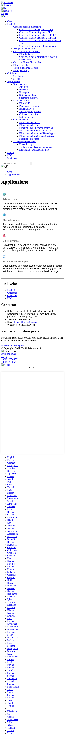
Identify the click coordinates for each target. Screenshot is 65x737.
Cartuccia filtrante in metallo (26, 51)
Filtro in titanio (26, 54)
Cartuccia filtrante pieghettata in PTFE (37, 35)
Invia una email (8, 353)
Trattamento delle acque (24, 141)
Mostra (16, 78)
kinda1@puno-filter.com (25, 322)
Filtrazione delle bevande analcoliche (37, 128)
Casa (9, 21)
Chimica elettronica (28, 114)
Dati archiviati (26, 117)
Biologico (24, 92)
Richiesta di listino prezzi (13, 345)
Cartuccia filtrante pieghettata (27, 26)
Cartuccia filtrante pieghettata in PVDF (38, 37)
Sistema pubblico (27, 95)
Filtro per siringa (21, 70)
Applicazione (13, 81)
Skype (4, 356)
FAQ (9, 155)
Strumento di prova (28, 98)
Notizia (10, 152)
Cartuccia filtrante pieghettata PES (35, 32)
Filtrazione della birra (29, 122)
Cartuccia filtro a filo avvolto (27, 62)
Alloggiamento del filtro (24, 48)
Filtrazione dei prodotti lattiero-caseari (37, 130)
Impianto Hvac (26, 108)
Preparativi (24, 89)
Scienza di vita (20, 84)
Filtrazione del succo (29, 138)
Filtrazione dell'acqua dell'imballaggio (37, 133)
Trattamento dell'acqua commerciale (36, 147)
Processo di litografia (29, 106)
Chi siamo (12, 73)
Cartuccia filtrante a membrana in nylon (38, 46)
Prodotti (11, 24)
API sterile (24, 87)
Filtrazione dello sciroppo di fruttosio (36, 136)
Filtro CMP (24, 103)
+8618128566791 (9, 359)
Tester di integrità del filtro (25, 67)
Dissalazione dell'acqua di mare (34, 149)
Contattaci (12, 158)
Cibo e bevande (20, 119)
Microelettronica (21, 100)
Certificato (18, 76)
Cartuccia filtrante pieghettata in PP (36, 29)
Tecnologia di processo (30, 111)
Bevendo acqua (26, 144)
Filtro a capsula (20, 65)
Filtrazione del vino (28, 125)
